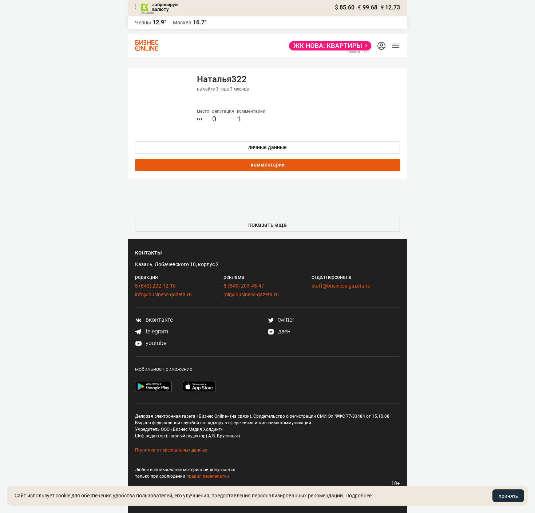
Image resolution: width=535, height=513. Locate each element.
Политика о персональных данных (171, 450)
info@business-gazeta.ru (163, 294)
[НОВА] (328, 46)
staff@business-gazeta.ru (341, 286)
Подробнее (358, 495)
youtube (155, 343)
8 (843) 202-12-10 (155, 286)
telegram (156, 331)
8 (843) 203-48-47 (243, 286)
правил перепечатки (207, 476)
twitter (285, 319)
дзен (283, 331)
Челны (143, 22)
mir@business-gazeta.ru (251, 294)
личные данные (267, 147)
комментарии (268, 165)
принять (508, 496)
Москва (182, 22)
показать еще (267, 224)
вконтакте (158, 319)
